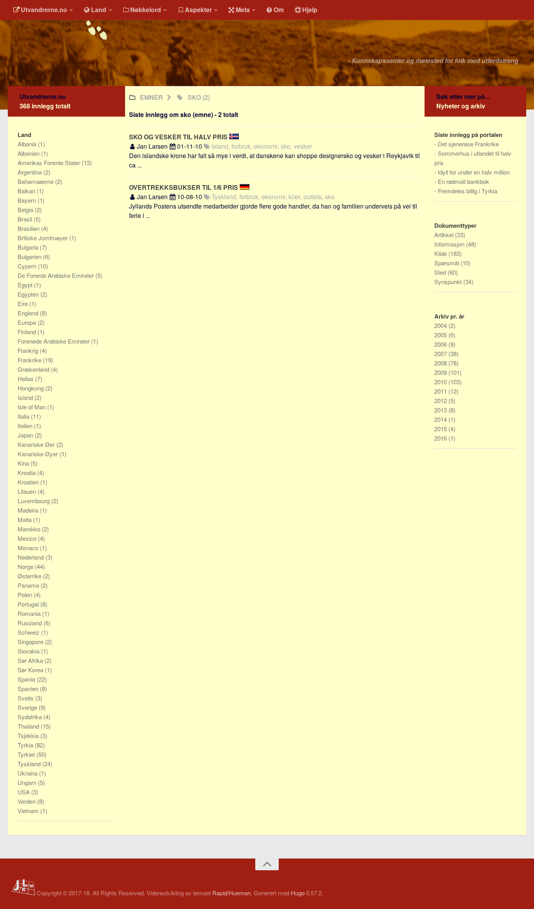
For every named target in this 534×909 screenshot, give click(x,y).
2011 (441, 391)
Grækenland (34, 369)
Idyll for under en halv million (474, 172)
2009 (441, 372)
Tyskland (30, 764)
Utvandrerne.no (44, 9)
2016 (441, 438)
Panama (29, 585)
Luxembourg (34, 501)
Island (26, 397)
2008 (441, 363)
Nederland (31, 557)
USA (24, 792)
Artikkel (444, 234)
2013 (441, 410)
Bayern (28, 200)
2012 (441, 400)
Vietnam (29, 810)
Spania (27, 679)
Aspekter (198, 9)
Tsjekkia (29, 735)
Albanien (29, 153)
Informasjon (450, 244)
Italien (26, 425)
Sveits (26, 698)
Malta (25, 519)
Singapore (31, 641)
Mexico (28, 538)
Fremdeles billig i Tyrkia (467, 191)
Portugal (29, 604)
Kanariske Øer (37, 444)
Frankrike (30, 360)
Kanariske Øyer (38, 454)
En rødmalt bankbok (463, 181)
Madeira (29, 510)
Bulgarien (30, 256)
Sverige (28, 707)
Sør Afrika (31, 660)
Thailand (29, 726)
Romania (30, 613)
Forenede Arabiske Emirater (54, 341)
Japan (26, 435)
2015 (441, 429)
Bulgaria (29, 247)
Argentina (30, 172)
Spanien (29, 688)
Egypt (26, 285)
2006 (441, 344)
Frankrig (29, 350)
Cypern (28, 266)
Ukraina (28, 773)
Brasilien (29, 228)
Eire (23, 303)
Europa (28, 322)
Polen (26, 594)
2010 (441, 382)
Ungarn (28, 782)
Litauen (28, 491)
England (29, 313)
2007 (441, 353)
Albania (28, 144)
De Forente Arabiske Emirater (56, 275)
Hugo (298, 893)
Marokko (30, 529)
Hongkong (31, 388)
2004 (441, 325)
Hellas (26, 378)
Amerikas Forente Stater (50, 162)
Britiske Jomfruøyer (43, 238)
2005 (441, 335)
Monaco (29, 548)
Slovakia (29, 651)
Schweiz (29, 632)
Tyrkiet (27, 754)
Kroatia (27, 472)
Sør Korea (31, 670)
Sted (441, 272)
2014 (441, 419)
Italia (24, 416)
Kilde (441, 253)
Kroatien (29, 482)
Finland (28, 332)
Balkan (27, 191)
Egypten (29, 294)
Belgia (26, 209)
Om (279, 9)
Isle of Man (32, 407)
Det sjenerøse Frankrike (468, 144)
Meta (243, 9)
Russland (30, 623)
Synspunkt (448, 281)
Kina (24, 463)
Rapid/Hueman (231, 893)
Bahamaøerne (36, 181)
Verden (27, 801)
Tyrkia (26, 745)
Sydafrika (30, 717)
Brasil (26, 219)
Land (98, 9)
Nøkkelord (145, 9)
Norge (26, 566)
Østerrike (30, 576)
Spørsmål (447, 263)
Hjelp (309, 9)
